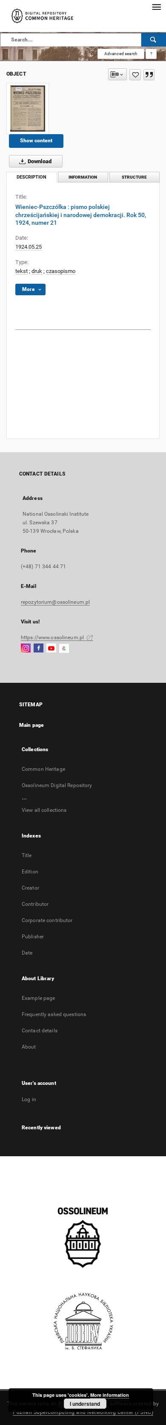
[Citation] (149, 74)
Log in (29, 1099)
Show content (36, 141)
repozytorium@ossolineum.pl (55, 602)
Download (39, 161)
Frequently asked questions (54, 1014)
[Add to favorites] (135, 74)
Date (27, 953)
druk (36, 271)
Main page (31, 725)
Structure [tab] (134, 177)
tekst (21, 271)
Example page (38, 998)
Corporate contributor (47, 920)
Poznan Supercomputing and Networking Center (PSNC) (83, 1412)
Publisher (33, 937)
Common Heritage (43, 769)
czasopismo (60, 271)
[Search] (153, 40)
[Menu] (156, 7)
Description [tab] (31, 177)
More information (109, 1395)
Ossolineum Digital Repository (57, 785)
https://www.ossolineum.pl (53, 638)
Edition (30, 872)
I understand (85, 1403)
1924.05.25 (28, 247)
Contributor (35, 904)
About (29, 1047)
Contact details (39, 1031)
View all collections (44, 810)
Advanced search (120, 53)
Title (27, 855)
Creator (30, 888)
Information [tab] (83, 177)
